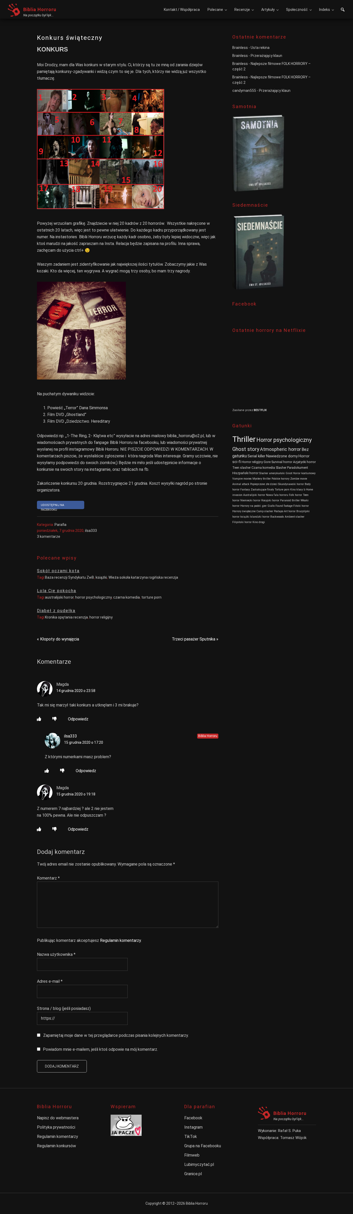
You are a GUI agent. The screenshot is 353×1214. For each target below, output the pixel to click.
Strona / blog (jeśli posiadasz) (64, 1008)
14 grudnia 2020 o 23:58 (75, 691)
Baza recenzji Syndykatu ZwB (69, 577)
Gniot (289, 473)
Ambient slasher (294, 516)
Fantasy (245, 489)
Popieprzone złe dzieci (263, 484)
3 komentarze (48, 536)
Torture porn (282, 489)
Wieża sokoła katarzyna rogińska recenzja (143, 577)
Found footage (284, 506)
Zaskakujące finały (262, 489)
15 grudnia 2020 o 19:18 (75, 794)
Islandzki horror (260, 516)
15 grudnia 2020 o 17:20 (83, 742)
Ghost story (245, 449)
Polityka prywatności (56, 1127)
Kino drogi (258, 522)
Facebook (193, 1117)
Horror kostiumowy (304, 473)
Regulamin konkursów (56, 1145)
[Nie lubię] (54, 719)
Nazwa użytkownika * (56, 954)
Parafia (60, 525)
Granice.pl (193, 1173)
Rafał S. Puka (289, 1130)
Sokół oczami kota (58, 570)
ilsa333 (70, 736)
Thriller (244, 439)
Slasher (281, 468)
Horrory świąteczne (244, 511)
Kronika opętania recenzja (66, 617)
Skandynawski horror (291, 484)
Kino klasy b (297, 489)
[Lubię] (39, 719)
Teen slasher (241, 468)
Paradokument (297, 468)
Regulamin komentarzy (120, 940)
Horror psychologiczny (284, 440)
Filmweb (191, 1155)
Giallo (271, 506)
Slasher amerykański (272, 473)
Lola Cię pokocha (56, 590)
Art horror (290, 511)
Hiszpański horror (245, 473)
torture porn (151, 597)
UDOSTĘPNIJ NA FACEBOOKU (52, 506)
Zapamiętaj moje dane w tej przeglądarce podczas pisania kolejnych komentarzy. (116, 1035)
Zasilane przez (243, 410)
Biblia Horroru (39, 9)
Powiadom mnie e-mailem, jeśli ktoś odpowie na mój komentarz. (100, 1049)
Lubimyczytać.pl (199, 1164)
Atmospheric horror (280, 449)
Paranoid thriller (290, 500)
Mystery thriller (261, 478)
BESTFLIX (260, 410)
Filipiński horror (242, 522)
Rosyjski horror (270, 500)
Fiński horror (301, 506)
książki (101, 577)
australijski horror (59, 597)
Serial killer (256, 456)
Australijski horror (254, 495)
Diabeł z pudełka (56, 610)
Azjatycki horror (304, 462)
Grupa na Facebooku (202, 1145)
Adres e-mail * (50, 981)
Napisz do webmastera (58, 1117)
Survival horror (281, 462)
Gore (267, 462)
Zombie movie (298, 478)
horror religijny (101, 617)
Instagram (193, 1127)
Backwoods (277, 516)
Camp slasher (264, 511)
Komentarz (48, 878)
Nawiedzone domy (282, 456)
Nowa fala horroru (277, 495)
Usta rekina (260, 48)
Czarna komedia (263, 468)
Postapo (278, 511)
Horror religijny (252, 462)
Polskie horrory (280, 478)
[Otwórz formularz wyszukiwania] (342, 10)
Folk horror (295, 495)
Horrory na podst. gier (253, 506)
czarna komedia (126, 597)
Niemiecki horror (250, 500)
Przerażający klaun (266, 56)
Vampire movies (242, 478)
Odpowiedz (78, 719)
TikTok (190, 1136)
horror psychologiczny (93, 597)
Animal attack (240, 484)
